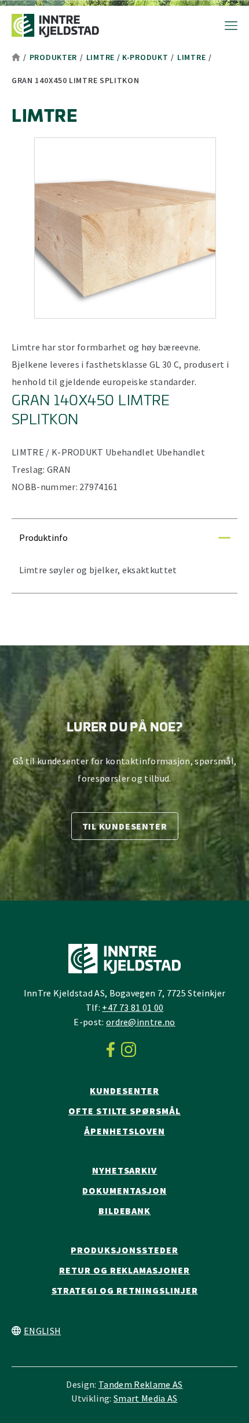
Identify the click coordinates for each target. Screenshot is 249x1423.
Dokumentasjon (124, 1190)
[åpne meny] (225, 25)
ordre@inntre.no (140, 1022)
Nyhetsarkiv (125, 1170)
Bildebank (124, 1210)
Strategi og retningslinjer (125, 1290)
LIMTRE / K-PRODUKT (127, 57)
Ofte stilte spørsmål (124, 1110)
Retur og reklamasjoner (124, 1270)
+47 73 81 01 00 (132, 1007)
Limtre (191, 57)
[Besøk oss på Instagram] (131, 1049)
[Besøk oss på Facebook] (114, 1049)
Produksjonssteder (124, 1250)
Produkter (53, 57)
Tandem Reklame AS (140, 1384)
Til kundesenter (124, 826)
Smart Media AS (145, 1398)
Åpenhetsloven (124, 1131)
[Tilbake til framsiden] (55, 26)
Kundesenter (124, 1090)
